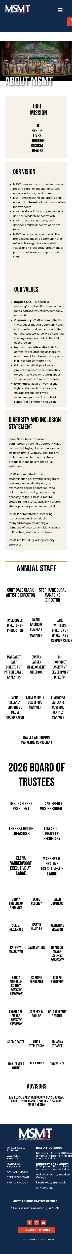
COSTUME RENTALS (13, 1157)
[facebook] (29, 1222)
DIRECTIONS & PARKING (16, 1149)
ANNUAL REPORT (17, 1172)
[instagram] (36, 1222)
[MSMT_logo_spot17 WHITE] (17, 5)
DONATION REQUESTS (14, 1165)
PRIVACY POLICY (17, 1182)
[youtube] (43, 1222)
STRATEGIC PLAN (18, 1177)
